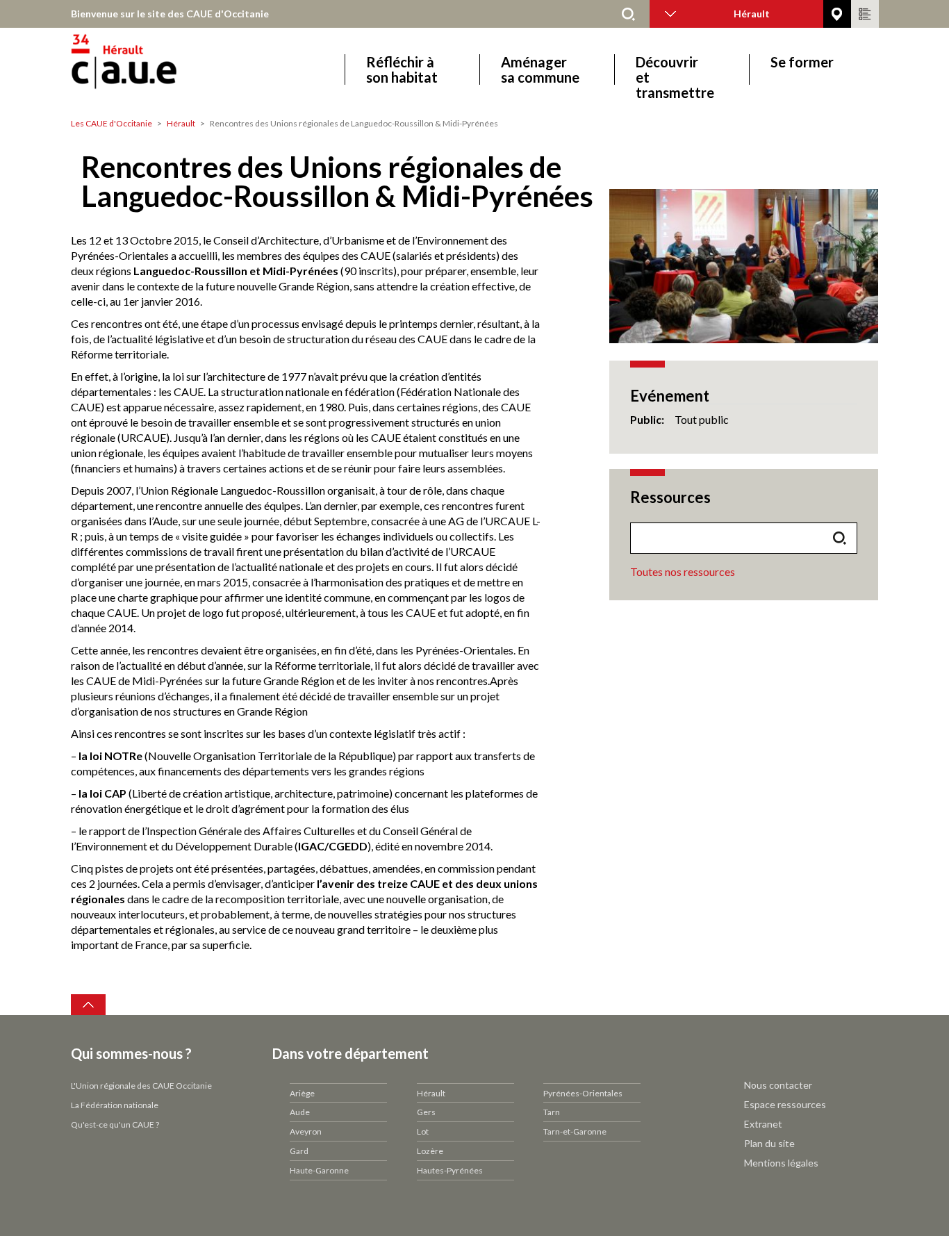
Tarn (551, 1112)
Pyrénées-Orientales (582, 1093)
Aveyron (306, 1131)
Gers (426, 1112)
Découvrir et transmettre (675, 69)
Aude (300, 1112)
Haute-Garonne (319, 1170)
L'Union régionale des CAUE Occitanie (141, 1085)
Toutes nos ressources (682, 571)
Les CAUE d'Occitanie (111, 123)
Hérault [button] (752, 13)
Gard (299, 1151)
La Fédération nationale (114, 1105)
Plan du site (769, 1143)
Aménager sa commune (540, 69)
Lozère (430, 1151)
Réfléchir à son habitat (402, 69)
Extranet (763, 1124)
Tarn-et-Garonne (574, 1131)
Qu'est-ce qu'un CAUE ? (115, 1124)
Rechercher (629, 14)
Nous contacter (778, 1085)
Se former (802, 62)
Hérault (181, 123)
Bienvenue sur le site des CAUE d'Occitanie (170, 13)
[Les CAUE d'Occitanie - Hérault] (163, 69)
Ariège (302, 1093)
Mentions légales (781, 1163)
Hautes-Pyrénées (450, 1170)
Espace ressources (785, 1104)
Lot (423, 1131)
